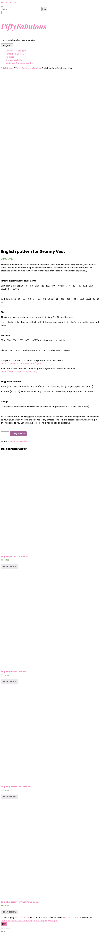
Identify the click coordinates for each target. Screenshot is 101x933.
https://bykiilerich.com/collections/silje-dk (22, 363)
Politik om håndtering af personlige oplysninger (35, 920)
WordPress (6, 920)
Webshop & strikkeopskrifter (20, 63)
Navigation (7, 45)
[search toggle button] (2, 6)
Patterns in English (15, 53)
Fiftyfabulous (7, 68)
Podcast (10, 57)
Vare (17, 68)
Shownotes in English (16, 50)
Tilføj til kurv (18, 433)
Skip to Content (8, 2)
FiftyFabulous (23, 26)
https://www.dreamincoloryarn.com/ (19, 371)
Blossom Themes (71, 917)
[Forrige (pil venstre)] (2, 931)
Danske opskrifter (14, 60)
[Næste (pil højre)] (4, 931)
